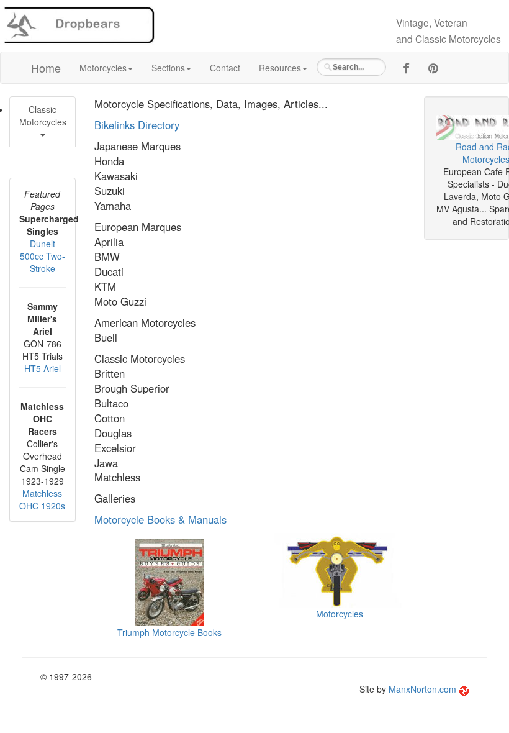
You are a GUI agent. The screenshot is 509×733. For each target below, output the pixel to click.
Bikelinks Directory (136, 124)
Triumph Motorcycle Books (169, 632)
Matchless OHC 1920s (42, 499)
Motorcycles (103, 67)
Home (46, 68)
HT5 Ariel (42, 368)
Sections (168, 67)
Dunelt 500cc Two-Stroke (42, 256)
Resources (280, 67)
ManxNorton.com (422, 689)
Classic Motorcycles (42, 115)
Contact (225, 67)
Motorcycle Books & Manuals (160, 519)
